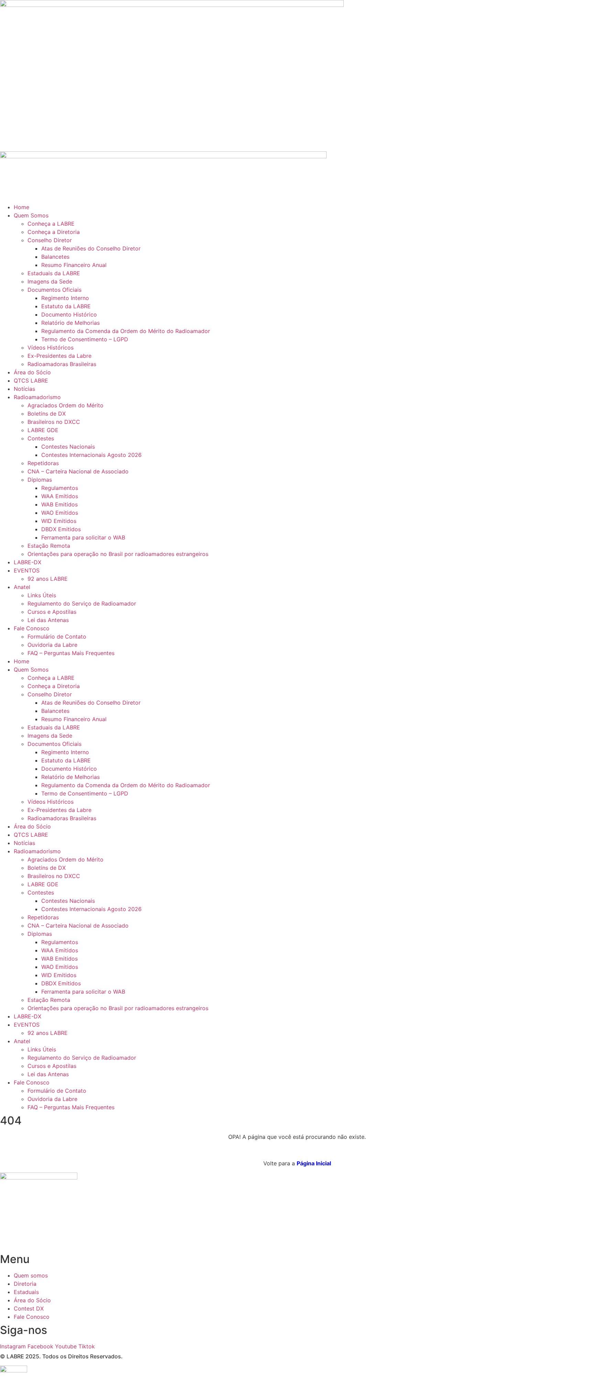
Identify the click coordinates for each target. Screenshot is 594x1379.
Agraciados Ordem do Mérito (65, 405)
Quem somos (31, 1275)
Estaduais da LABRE (54, 273)
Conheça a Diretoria (54, 231)
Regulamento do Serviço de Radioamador (82, 603)
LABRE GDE (43, 430)
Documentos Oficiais (54, 289)
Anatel (22, 587)
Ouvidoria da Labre (52, 644)
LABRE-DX (27, 562)
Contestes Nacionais (68, 446)
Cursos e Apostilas (52, 611)
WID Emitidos (58, 520)
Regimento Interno (65, 298)
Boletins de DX (47, 413)
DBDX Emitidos (61, 529)
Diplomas (40, 479)
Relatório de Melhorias (70, 322)
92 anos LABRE (48, 578)
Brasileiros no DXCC (54, 421)
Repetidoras (43, 463)
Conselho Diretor (50, 240)
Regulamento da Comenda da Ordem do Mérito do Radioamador (125, 331)
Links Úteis (42, 595)
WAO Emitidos (59, 512)
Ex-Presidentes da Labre (59, 355)
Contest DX (29, 1308)
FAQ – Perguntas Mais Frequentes (71, 653)
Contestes (41, 438)
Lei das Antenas (48, 620)
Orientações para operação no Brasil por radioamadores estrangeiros (118, 553)
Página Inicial (314, 1163)
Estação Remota (49, 545)
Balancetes (55, 256)
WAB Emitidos (59, 504)
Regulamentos (59, 487)
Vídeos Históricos (51, 347)
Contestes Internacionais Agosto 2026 (91, 454)
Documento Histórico (69, 314)
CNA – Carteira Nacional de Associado (78, 471)
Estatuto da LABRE (66, 306)
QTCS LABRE (31, 380)
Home (21, 207)
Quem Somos (31, 215)
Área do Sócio (32, 372)
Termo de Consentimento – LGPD (84, 339)
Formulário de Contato (57, 636)
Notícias (24, 388)
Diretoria (25, 1283)
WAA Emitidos (59, 496)
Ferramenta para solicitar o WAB (83, 537)
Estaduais (26, 1292)
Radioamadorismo (37, 397)
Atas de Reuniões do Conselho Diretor (91, 248)
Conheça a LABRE (51, 223)
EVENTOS (27, 570)
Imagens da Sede (50, 281)
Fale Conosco (32, 628)
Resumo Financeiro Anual (74, 264)
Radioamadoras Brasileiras (62, 364)
